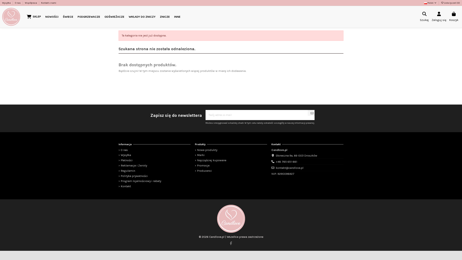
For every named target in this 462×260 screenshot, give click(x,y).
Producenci (204, 170)
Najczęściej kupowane (211, 160)
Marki (201, 155)
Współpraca (31, 3)
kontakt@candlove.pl (290, 168)
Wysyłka (6, 3)
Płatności (127, 160)
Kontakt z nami (48, 3)
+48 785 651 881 (286, 161)
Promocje (203, 165)
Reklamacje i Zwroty (134, 165)
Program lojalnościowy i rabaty (141, 181)
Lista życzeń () (452, 3)
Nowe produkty (207, 150)
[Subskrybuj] (312, 113)
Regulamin (128, 170)
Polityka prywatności (134, 176)
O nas (18, 3)
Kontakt (126, 186)
